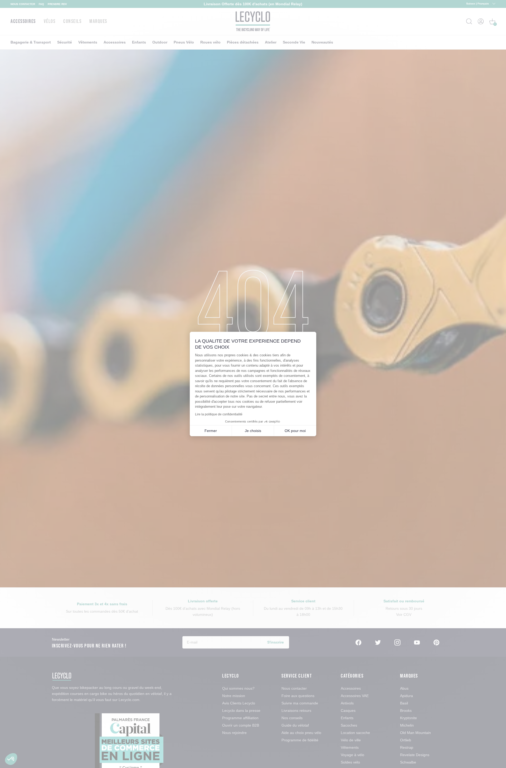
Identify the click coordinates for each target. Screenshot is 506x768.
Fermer (211, 431)
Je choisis (253, 431)
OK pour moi (295, 431)
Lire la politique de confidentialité (218, 414)
